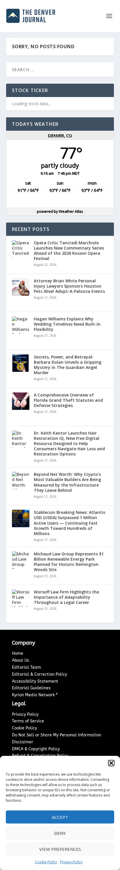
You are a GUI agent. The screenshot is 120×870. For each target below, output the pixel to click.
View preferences (60, 849)
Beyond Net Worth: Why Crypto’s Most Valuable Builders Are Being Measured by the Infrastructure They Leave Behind (67, 482)
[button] (111, 763)
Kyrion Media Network (33, 695)
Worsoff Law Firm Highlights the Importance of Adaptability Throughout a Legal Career (66, 597)
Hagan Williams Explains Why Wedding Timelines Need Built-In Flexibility (67, 324)
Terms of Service (28, 721)
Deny (60, 833)
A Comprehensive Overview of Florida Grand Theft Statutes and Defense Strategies (68, 400)
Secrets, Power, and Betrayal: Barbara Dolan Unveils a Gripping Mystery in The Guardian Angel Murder (67, 365)
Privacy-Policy (71, 862)
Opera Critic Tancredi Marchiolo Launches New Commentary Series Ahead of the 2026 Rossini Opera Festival (69, 250)
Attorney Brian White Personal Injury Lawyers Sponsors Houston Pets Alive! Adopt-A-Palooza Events (69, 286)
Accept (60, 817)
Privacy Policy (25, 714)
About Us (20, 660)
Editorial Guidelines (31, 688)
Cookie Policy (46, 862)
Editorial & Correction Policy (39, 674)
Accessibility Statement (35, 681)
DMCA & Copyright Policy (36, 749)
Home (17, 653)
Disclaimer (22, 742)
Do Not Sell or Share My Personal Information (56, 735)
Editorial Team (26, 667)
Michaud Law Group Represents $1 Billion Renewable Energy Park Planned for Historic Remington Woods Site (69, 562)
